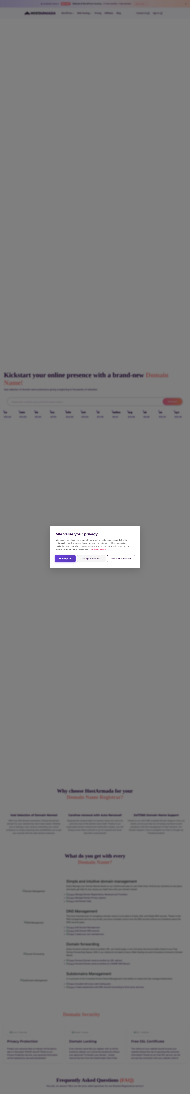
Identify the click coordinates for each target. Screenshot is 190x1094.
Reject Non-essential (121, 558)
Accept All (66, 558)
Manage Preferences (91, 558)
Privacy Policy (99, 549)
